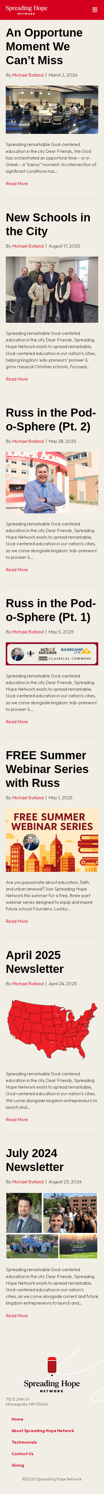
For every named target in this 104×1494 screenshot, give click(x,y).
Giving (18, 1465)
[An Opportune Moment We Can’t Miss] (52, 109)
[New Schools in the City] (52, 289)
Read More (17, 183)
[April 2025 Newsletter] (52, 1028)
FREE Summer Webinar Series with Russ (47, 769)
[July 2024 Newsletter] (52, 1225)
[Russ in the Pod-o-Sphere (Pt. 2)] (52, 482)
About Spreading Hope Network (43, 1430)
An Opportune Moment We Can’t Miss (44, 46)
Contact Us (23, 1453)
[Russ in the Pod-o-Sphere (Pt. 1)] (52, 653)
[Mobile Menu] (95, 10)
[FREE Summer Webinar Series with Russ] (52, 839)
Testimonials (24, 1442)
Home (17, 1419)
